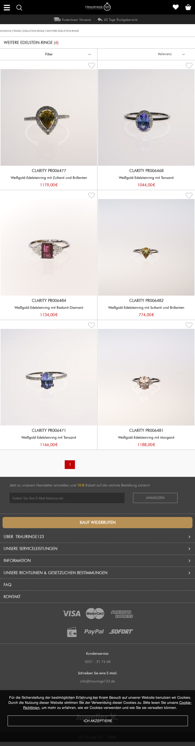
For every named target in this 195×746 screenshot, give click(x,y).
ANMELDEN (155, 498)
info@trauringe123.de (97, 681)
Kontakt (12, 596)
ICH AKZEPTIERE (98, 721)
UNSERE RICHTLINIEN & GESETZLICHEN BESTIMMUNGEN (55, 572)
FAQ (7, 584)
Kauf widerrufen (98, 522)
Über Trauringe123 (24, 536)
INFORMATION (17, 560)
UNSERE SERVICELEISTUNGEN (30, 548)
